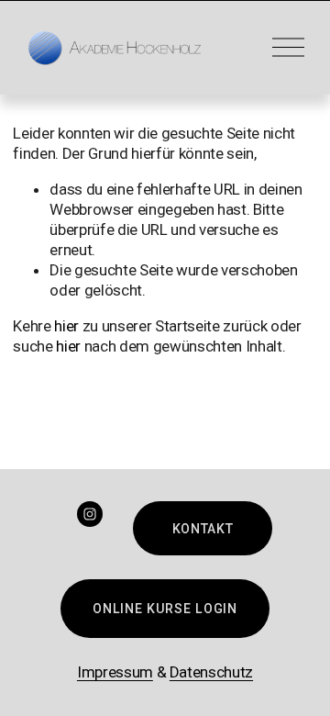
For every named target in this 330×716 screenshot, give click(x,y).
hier (66, 326)
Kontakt (203, 528)
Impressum (115, 672)
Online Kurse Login (165, 608)
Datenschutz (211, 672)
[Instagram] (90, 514)
